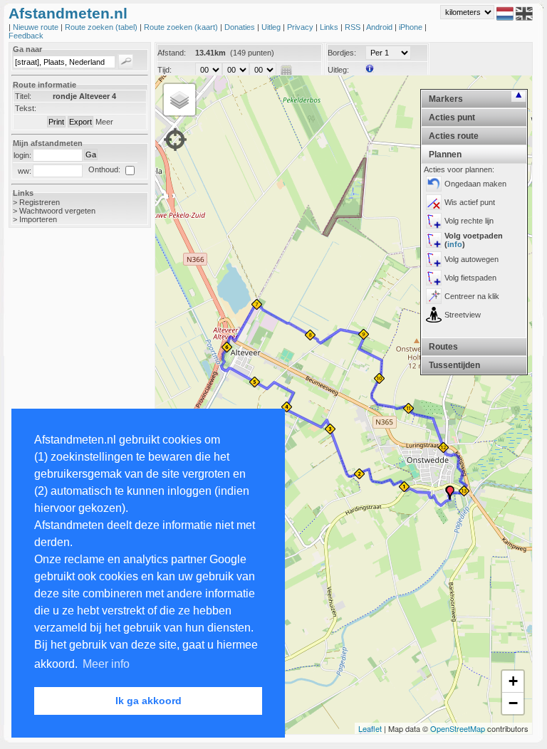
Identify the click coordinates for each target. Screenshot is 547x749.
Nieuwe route (37, 27)
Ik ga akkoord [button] (148, 700)
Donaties (240, 27)
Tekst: (25, 108)
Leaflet (370, 728)
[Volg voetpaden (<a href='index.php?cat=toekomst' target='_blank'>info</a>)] (434, 240)
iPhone (411, 27)
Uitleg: (338, 70)
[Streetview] (434, 315)
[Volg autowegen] (434, 259)
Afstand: (171, 52)
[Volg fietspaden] (434, 278)
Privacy (301, 27)
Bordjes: (342, 52)
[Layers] (179, 99)
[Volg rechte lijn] (434, 221)
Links (330, 27)
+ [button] (513, 681)
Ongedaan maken (475, 183)
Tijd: (164, 70)
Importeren (38, 219)
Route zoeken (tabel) (102, 27)
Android (380, 27)
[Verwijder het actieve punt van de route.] (434, 202)
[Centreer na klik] (434, 296)
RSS (354, 27)
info (454, 244)
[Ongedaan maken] (434, 184)
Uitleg (272, 27)
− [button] (513, 703)
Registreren (39, 202)
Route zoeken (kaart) (182, 27)
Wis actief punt (469, 202)
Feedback (26, 35)
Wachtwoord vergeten (57, 210)
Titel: (23, 96)
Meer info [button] (106, 664)
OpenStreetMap (457, 728)
